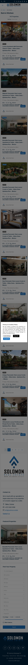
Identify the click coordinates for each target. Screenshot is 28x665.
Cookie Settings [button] (7, 336)
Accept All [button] (6, 338)
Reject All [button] (16, 336)
